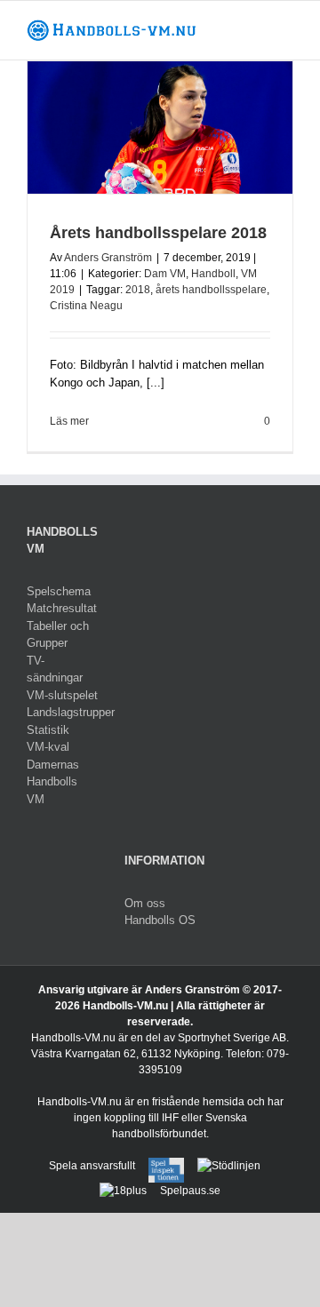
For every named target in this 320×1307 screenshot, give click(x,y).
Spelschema (59, 591)
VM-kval (48, 746)
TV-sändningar (55, 669)
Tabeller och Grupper (58, 634)
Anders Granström (108, 257)
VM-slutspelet (62, 695)
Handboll (213, 273)
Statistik (48, 730)
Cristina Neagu (86, 305)
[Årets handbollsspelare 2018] (160, 127)
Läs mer (69, 421)
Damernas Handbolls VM (53, 782)
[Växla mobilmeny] (286, 28)
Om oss (144, 903)
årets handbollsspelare (211, 289)
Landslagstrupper (62, 712)
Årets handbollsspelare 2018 (158, 233)
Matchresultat (62, 608)
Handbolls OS (160, 920)
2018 (137, 289)
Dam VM (165, 273)
